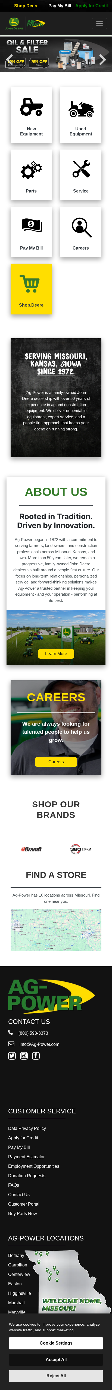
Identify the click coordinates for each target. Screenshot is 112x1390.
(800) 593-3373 (32, 1033)
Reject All (56, 1376)
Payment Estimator (26, 1157)
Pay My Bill (59, 6)
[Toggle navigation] (99, 23)
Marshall (16, 1303)
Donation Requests (26, 1175)
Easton (15, 1284)
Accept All (56, 1359)
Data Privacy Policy (27, 1128)
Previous (9, 59)
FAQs (13, 1185)
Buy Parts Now (22, 1213)
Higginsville (19, 1293)
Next (103, 59)
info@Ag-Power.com (38, 1044)
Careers (56, 761)
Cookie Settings (56, 1343)
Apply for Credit (91, 6)
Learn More (56, 653)
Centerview (19, 1274)
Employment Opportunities (33, 1166)
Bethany (16, 1255)
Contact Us (19, 1194)
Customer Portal (23, 1204)
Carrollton (17, 1265)
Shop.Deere (26, 6)
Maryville (17, 1312)
